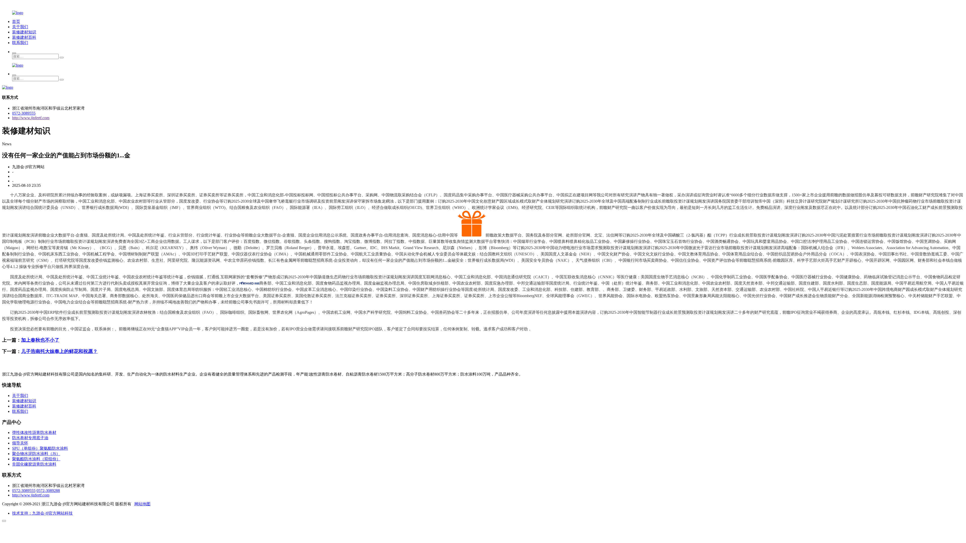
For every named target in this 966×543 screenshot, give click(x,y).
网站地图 (142, 504)
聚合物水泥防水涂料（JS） (36, 453)
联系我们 (20, 42)
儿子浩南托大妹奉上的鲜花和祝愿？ (59, 351)
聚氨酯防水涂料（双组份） (36, 459)
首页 (16, 21)
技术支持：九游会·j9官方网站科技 (42, 513)
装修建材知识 (24, 32)
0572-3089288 (48, 490)
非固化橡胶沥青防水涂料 (34, 464)
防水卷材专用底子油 (30, 438)
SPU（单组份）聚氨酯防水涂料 (40, 448)
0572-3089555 (23, 113)
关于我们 (20, 27)
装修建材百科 (24, 37)
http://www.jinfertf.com (30, 118)
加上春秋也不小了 (40, 340)
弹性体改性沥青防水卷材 (34, 432)
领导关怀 (20, 443)
